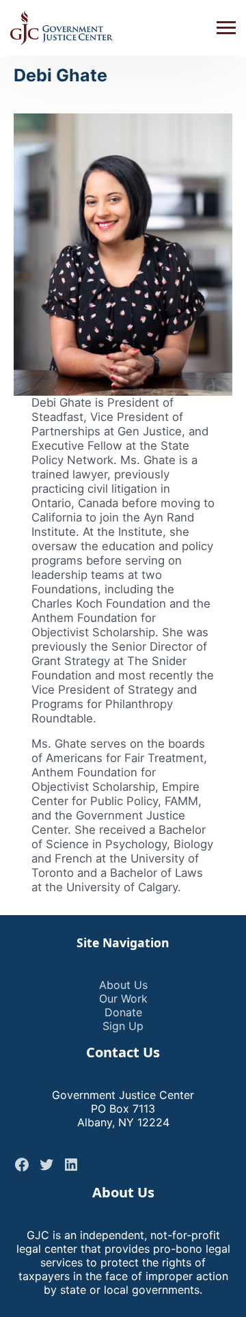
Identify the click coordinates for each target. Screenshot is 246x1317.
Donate (123, 1012)
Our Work (123, 998)
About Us (123, 985)
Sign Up (123, 1026)
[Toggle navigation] (226, 28)
